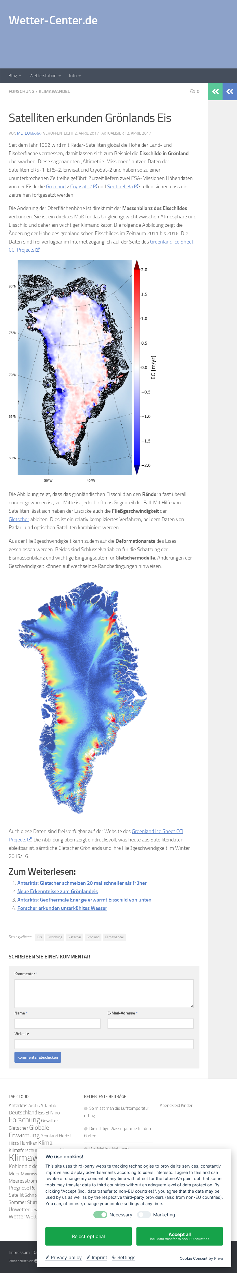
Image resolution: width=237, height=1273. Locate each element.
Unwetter (19, 1209)
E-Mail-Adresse (123, 1013)
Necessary (121, 1215)
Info (73, 75)
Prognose (19, 1188)
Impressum (19, 1252)
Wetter (17, 1216)
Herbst (65, 1135)
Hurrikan (28, 1143)
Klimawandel (54, 91)
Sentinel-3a (120, 186)
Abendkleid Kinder (176, 1105)
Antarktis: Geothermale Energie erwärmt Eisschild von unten (84, 900)
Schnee (32, 1195)
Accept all (179, 1236)
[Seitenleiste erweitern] (230, 91)
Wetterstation (43, 75)
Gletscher (19, 519)
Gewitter (49, 1120)
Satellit (16, 1195)
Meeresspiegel (34, 1174)
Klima (45, 1142)
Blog (12, 75)
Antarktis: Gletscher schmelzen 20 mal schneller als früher (82, 883)
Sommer (17, 1202)
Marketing (164, 1215)
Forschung (21, 91)
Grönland (56, 186)
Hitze (14, 1143)
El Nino (52, 1113)
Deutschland (23, 1112)
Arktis (34, 1105)
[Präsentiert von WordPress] (36, 1261)
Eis (39, 937)
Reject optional (88, 1236)
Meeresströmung (27, 1181)
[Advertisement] (123, 45)
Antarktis (18, 1105)
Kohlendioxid (23, 1166)
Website (21, 1033)
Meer (14, 1174)
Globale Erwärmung (29, 1131)
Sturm (33, 1202)
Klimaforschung (25, 1150)
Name (20, 1013)
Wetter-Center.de (53, 20)
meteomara (28, 133)
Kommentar (26, 973)
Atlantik (48, 1105)
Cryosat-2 (81, 186)
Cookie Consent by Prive (201, 1258)
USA (34, 1209)
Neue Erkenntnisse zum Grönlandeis (57, 891)
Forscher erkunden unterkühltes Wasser (62, 908)
